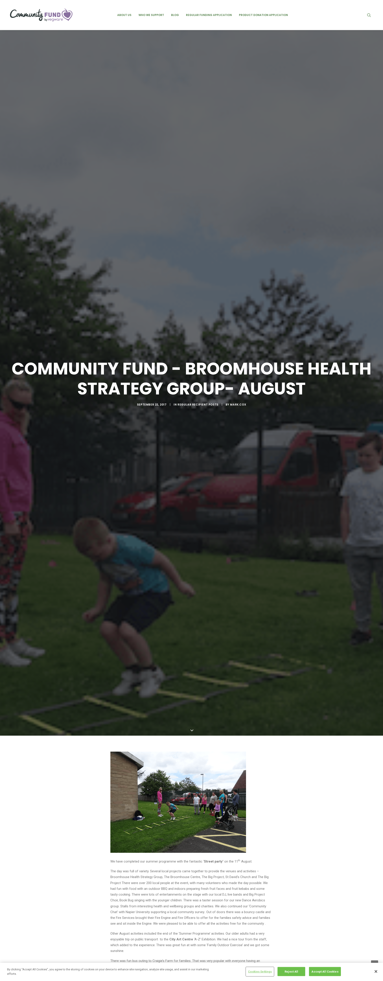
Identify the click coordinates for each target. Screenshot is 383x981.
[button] (371, 15)
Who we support (151, 15)
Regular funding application (209, 15)
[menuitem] (124, 15)
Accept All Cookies (324, 971)
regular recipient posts (198, 404)
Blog (175, 15)
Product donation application (263, 15)
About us (124, 15)
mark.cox (238, 404)
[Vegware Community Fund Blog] (41, 15)
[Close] (376, 971)
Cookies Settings (260, 971)
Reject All (291, 971)
